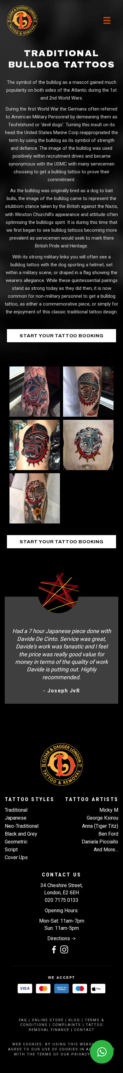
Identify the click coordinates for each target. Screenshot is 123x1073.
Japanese (15, 818)
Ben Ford (108, 834)
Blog (74, 1020)
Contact (84, 1030)
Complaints (66, 1025)
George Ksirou (102, 818)
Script (11, 850)
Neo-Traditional (21, 826)
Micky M (108, 810)
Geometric (16, 842)
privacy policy (89, 1054)
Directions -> (61, 938)
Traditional (16, 810)
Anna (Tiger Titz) (100, 826)
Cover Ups (16, 857)
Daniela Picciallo (100, 842)
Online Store (48, 1020)
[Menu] (107, 20)
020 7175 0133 (62, 900)
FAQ (23, 1020)
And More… (106, 850)
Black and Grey (21, 834)
